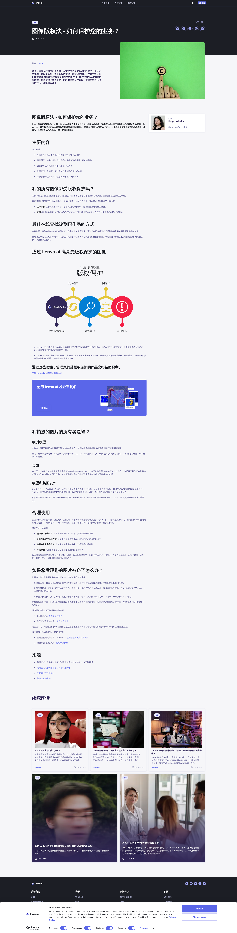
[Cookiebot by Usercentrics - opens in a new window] (33, 928)
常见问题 (79, 897)
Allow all (199, 909)
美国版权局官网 (55, 615)
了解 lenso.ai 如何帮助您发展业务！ (48, 373)
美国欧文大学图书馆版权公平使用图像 (53, 667)
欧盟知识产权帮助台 (46, 673)
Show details (145, 928)
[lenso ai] (37, 2)
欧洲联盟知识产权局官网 (77, 637)
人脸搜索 (118, 3)
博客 (77, 901)
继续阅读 (36, 710)
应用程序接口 (37, 901)
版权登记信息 (62, 621)
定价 (33, 897)
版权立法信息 (62, 643)
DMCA (123, 901)
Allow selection (199, 917)
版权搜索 (131, 3)
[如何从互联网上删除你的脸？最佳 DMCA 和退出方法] (74, 818)
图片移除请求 (126, 897)
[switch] (87, 928)
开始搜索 (44, 408)
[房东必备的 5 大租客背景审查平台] (162, 818)
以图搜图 (105, 3)
